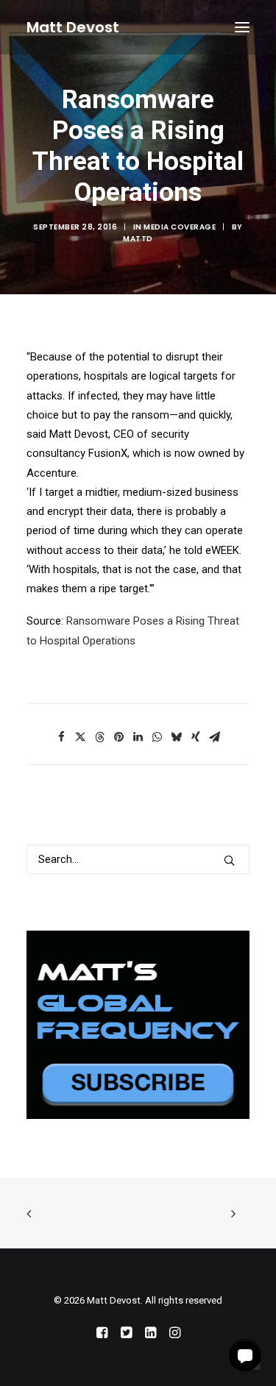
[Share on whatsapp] (157, 737)
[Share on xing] (196, 737)
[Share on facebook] (62, 737)
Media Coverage (180, 226)
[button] (242, 27)
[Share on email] (215, 737)
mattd (138, 238)
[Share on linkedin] (138, 737)
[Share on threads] (100, 737)
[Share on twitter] (81, 737)
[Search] (138, 859)
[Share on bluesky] (176, 737)
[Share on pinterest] (119, 737)
